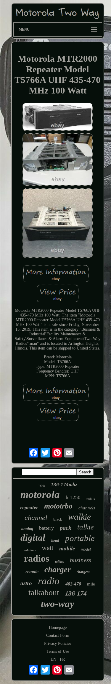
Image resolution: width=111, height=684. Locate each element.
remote (31, 571)
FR (62, 659)
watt (47, 548)
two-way (57, 603)
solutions (30, 550)
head (55, 540)
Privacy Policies (57, 643)
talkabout (43, 592)
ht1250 (73, 497)
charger (57, 569)
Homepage (58, 627)
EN (53, 659)
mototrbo (58, 506)
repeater (29, 507)
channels (86, 508)
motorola (40, 494)
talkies (59, 562)
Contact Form (57, 635)
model (86, 549)
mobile (67, 548)
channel (36, 517)
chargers (83, 572)
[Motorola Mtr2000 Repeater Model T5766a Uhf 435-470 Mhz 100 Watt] (58, 117)
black (57, 519)
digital (32, 537)
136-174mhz (64, 484)
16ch (41, 486)
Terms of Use (57, 651)
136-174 (76, 593)
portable (80, 538)
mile (91, 584)
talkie (85, 527)
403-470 (73, 583)
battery (46, 528)
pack (65, 527)
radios (36, 558)
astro (26, 583)
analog (27, 528)
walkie (79, 516)
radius (90, 499)
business (80, 560)
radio (48, 580)
